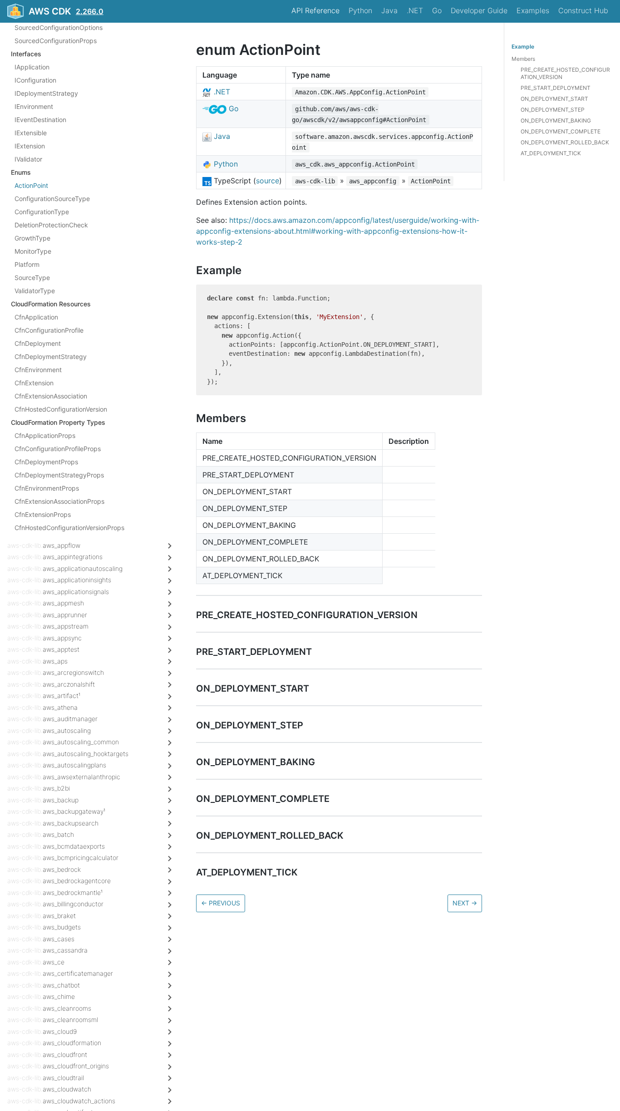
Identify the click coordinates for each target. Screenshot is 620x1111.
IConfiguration (35, 80)
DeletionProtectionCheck (51, 225)
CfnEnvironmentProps (47, 488)
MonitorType (33, 251)
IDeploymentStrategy (46, 93)
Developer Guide (479, 10)
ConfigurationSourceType (52, 198)
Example (523, 46)
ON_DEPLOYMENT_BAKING (556, 120)
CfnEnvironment (38, 370)
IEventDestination (40, 119)
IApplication (32, 67)
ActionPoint (31, 185)
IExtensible (31, 133)
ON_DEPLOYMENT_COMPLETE (560, 131)
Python (360, 10)
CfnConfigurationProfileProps (58, 448)
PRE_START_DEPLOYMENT (555, 87)
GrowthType (32, 238)
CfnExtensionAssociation (51, 396)
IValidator (28, 159)
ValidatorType (35, 291)
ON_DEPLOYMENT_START (554, 98)
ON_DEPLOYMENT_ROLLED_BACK (565, 142)
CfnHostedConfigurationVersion (61, 409)
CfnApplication (36, 317)
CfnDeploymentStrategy (51, 356)
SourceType (32, 277)
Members (523, 58)
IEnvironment (34, 106)
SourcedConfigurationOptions (59, 27)
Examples (533, 10)
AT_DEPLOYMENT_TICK (551, 153)
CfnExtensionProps (43, 514)
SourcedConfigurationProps (56, 40)
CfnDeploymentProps (46, 462)
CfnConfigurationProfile (49, 330)
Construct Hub (583, 10)
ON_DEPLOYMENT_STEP (553, 109)
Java (389, 10)
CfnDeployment (38, 343)
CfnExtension (34, 383)
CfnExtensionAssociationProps (59, 501)
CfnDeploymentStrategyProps (59, 475)
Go (437, 10)
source (267, 180)
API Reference (315, 10)
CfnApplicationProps (45, 435)
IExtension (30, 146)
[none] (191, 50)
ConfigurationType (42, 212)
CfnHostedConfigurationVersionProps (69, 527)
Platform (27, 264)
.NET (415, 10)
